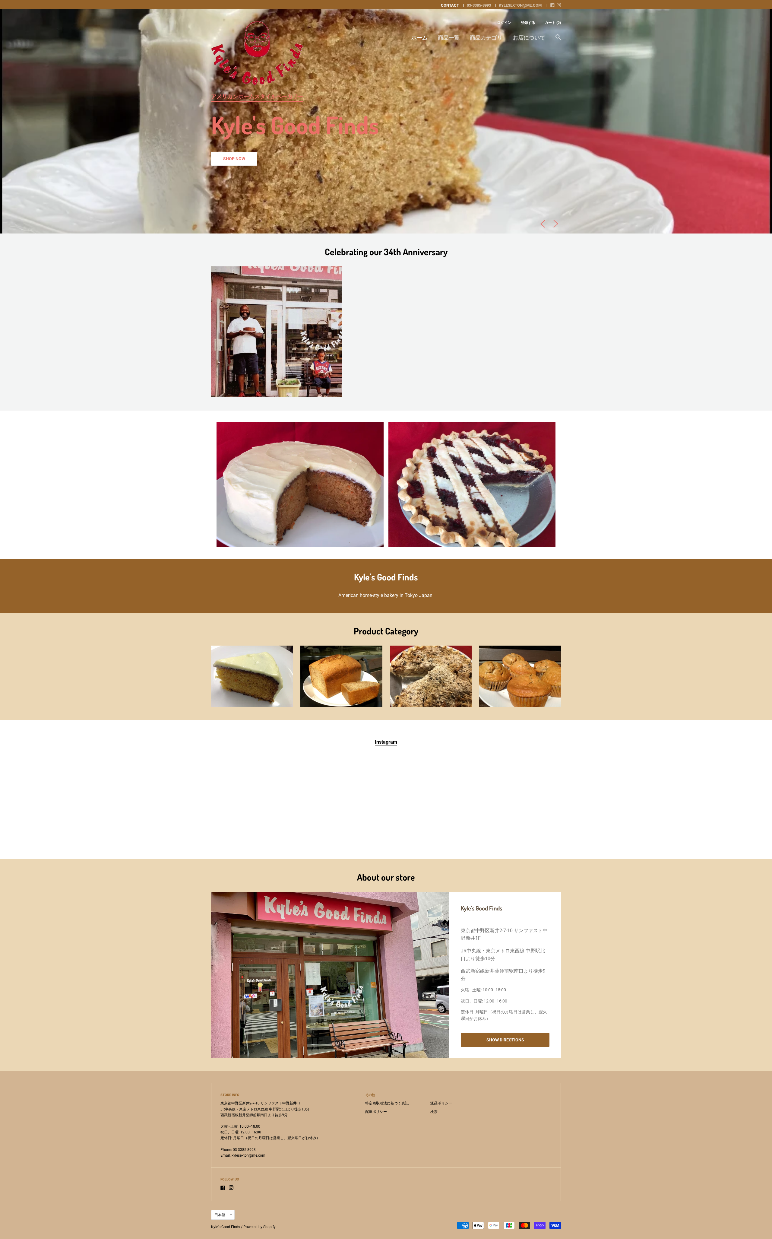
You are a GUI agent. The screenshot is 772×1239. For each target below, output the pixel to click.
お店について (529, 37)
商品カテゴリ (486, 37)
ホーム (419, 37)
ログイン (504, 23)
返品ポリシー (441, 1103)
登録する (528, 23)
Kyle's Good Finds (225, 1227)
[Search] (558, 40)
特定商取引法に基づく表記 (387, 1103)
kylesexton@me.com (520, 5)
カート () (553, 23)
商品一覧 (449, 37)
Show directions (505, 1039)
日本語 (219, 1215)
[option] (386, 121)
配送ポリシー (376, 1112)
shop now (234, 158)
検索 (434, 1112)
